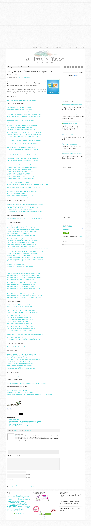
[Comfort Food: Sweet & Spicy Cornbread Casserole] (73, 144)
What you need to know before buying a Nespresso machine (69, 503)
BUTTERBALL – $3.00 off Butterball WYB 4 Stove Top (20, 127)
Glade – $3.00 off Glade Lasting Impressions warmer (20, 319)
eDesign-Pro (80, 236)
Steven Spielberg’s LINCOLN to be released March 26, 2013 (25, 421)
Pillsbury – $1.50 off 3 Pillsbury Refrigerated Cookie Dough (22, 167)
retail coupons (31, 430)
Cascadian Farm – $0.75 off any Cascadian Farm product (21, 129)
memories (23, 506)
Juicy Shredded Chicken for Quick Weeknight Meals (73, 117)
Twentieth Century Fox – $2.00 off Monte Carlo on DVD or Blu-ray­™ (24, 297)
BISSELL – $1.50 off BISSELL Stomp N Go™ (18, 304)
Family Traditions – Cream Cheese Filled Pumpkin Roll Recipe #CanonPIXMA (71, 128)
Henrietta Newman (18, 435)
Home (82, 47)
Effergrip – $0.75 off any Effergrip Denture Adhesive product (22, 363)
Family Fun (21, 498)
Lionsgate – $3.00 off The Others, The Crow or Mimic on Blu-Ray (23, 273)
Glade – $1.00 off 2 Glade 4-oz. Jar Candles (18, 321)
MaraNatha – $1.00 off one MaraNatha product (18, 153)
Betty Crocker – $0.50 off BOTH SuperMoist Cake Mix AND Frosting (24, 116)
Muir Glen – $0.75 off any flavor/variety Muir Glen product (21, 154)
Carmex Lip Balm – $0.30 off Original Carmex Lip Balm (21, 356)
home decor (18, 504)
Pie (28, 508)
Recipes (41, 47)
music (11, 507)
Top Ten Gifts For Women (16, 424)
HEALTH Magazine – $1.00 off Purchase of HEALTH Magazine (23, 208)
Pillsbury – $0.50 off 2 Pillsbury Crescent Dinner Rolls (20, 178)
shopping (9, 510)
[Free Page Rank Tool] (19, 513)
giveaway (22, 501)
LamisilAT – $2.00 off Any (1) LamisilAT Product (19, 367)
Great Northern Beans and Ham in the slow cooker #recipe (73, 108)
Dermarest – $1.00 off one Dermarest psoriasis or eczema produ (23, 229)
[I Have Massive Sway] (39, 515)
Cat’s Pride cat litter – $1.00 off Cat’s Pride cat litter (20, 376)
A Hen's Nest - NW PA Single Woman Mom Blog (45, 56)
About (77, 47)
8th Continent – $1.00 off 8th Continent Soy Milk (19, 111)
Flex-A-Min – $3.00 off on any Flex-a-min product (19, 238)
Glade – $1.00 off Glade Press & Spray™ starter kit (20, 326)
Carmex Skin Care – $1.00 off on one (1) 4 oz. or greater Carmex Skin (24, 357)
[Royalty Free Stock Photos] (66, 233)
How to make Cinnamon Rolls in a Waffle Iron (73, 138)
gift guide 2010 (25, 499)
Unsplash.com (66, 229)
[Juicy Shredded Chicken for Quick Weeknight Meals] (73, 114)
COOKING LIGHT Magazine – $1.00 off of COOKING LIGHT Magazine (25, 204)
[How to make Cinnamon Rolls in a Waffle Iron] (73, 135)
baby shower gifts (18, 495)
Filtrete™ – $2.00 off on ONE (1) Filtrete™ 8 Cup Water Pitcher (23, 312)
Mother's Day (27, 506)
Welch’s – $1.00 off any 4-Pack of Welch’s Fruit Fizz (20, 193)
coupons (26, 430)
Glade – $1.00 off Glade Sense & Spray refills (18, 325)
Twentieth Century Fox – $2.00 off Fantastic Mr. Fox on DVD (22, 292)
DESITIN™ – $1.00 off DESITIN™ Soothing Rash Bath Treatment (23, 359)
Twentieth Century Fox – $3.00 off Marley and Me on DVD (21, 282)
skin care (12, 510)
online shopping (18, 508)
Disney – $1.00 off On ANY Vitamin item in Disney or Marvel (22, 231)
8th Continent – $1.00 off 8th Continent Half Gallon (19, 109)
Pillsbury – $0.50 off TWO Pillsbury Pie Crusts (18, 173)
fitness (14, 499)
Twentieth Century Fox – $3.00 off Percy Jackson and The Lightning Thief (25, 277)
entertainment (13, 498)
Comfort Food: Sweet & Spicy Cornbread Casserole (71, 148)
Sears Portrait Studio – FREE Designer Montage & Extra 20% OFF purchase (26, 383)
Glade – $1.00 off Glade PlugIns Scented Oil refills (19, 317)
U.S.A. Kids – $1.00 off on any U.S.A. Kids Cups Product (21, 100)
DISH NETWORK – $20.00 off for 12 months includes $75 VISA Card (24, 218)
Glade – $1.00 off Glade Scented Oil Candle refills (19, 323)
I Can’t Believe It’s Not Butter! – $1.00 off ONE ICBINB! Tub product (24, 140)
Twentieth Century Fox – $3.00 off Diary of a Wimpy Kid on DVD (23, 275)
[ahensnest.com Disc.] (8, 409)
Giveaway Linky (57, 47)
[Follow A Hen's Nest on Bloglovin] (73, 75)
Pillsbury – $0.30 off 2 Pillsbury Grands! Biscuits (19, 169)
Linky (16, 506)
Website (28, 477)
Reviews (34, 47)
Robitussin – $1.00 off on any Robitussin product (19, 261)
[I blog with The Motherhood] (51, 500)
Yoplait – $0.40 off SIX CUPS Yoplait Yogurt (18, 197)
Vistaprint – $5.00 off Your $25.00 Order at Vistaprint (20, 392)
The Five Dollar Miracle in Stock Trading (70, 509)
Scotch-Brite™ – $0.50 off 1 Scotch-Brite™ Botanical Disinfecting (23, 339)
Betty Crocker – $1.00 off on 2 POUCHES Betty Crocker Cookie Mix (24, 114)
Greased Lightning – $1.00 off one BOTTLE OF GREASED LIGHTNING (25, 334)
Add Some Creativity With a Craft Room (70, 496)
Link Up (10, 506)
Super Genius (17, 510)
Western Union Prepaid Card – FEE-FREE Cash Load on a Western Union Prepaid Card (29, 394)
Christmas (21, 496)
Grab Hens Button (14, 419)
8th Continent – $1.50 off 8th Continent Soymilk (19, 107)
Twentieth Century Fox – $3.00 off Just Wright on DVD (20, 294)
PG (26, 508)
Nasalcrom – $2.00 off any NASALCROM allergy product (21, 244)
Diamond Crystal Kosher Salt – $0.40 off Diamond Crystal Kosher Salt (24, 132)
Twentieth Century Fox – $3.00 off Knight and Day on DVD (21, 286)
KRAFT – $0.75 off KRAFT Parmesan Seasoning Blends (21, 147)
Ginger (18, 501)
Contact (71, 47)
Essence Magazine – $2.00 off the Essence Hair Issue (20, 206)
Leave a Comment (27, 77)
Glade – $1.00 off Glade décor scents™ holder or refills (21, 328)
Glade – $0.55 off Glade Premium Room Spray (18, 315)
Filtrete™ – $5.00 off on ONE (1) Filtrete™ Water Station (21, 310)
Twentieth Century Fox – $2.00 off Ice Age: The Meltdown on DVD (23, 288)
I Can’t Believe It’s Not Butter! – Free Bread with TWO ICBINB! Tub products (26, 142)
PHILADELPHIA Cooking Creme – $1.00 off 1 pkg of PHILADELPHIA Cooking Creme (28, 164)
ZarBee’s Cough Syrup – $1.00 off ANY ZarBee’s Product (21, 266)
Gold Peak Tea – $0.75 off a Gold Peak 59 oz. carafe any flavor (23, 160)
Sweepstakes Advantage (68, 220)
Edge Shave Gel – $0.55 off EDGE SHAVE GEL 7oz (20, 361)
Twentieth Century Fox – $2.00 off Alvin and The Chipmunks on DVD (24, 295)
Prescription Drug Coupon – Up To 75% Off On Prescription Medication (25, 257)
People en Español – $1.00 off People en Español (19, 209)
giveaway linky (13, 503)
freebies (20, 499)
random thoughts (18, 509)
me (20, 506)
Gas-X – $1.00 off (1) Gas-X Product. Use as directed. (20, 242)
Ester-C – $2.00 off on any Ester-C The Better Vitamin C (21, 235)
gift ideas (14, 501)
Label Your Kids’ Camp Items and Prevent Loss (22, 426)
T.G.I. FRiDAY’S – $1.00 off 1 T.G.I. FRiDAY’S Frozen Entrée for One (24, 187)
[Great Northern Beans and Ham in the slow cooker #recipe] (73, 105)
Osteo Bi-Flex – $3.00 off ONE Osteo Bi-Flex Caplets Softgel (22, 253)
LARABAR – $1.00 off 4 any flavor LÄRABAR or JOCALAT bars (23, 149)
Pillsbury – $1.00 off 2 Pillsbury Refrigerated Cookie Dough (22, 176)
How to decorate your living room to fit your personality (24, 422)
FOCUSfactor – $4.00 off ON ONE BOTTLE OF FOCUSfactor (22, 240)
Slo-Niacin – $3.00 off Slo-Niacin (15, 264)
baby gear (12, 495)
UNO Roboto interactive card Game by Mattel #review (24, 487)
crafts (28, 496)
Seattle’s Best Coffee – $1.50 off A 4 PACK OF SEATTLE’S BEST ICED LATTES (27, 184)
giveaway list (23, 503)
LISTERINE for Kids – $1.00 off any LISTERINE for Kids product (23, 368)
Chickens (17, 496)
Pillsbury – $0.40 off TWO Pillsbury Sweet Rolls (19, 175)
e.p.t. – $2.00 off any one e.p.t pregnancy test (18, 233)
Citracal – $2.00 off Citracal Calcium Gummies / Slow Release (22, 227)
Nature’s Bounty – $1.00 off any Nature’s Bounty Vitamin (21, 246)
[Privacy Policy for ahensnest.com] (11, 409)
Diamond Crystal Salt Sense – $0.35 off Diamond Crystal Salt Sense (24, 134)
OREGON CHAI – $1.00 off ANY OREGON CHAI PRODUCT (22, 158)
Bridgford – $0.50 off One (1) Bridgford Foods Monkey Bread (22, 125)
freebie (16, 499)
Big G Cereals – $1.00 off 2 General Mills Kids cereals (20, 122)
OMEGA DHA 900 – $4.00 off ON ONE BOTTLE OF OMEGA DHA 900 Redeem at (27, 248)
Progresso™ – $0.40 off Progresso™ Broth (18, 182)
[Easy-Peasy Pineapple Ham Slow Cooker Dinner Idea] (73, 154)
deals (8, 498)
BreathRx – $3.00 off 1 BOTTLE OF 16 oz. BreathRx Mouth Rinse (23, 354)
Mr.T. (8, 508)
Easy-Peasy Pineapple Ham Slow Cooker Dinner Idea (72, 157)
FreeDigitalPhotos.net (67, 226)
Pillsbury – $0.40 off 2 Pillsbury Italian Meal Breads (20, 171)
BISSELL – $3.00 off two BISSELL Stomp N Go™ (19, 306)
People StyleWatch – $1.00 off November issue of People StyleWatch (24, 211)
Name (27, 472)
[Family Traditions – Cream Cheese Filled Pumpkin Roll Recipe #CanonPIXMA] (73, 124)
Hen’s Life (48, 47)
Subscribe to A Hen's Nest (34, 440)
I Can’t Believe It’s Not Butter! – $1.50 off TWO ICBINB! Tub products (24, 143)
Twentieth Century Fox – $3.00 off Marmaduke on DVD (21, 284)
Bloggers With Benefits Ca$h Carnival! (22, 485)
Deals (15, 430)
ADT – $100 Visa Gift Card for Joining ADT (18, 390)
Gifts (65, 47)
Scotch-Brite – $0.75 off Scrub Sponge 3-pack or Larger (21, 337)
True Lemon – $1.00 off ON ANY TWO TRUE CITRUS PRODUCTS (24, 191)
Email (27, 474)
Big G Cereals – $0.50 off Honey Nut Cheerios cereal (20, 120)
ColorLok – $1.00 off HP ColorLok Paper (17, 347)
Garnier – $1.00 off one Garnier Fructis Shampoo (19, 365)
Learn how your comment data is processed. (38, 483)
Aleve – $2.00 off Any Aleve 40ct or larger (17, 226)
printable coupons (10, 509)
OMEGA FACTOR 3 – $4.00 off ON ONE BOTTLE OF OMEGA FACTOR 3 (25, 251)
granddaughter (10, 504)
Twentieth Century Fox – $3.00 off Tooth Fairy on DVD (20, 279)
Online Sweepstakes (67, 223)
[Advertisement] (45, 21)
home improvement (24, 504)
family (17, 498)
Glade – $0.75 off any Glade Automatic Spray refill (19, 330)
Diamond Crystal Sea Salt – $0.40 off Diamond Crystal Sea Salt (23, 136)
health (14, 504)
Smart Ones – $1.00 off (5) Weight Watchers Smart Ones (21, 186)
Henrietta (19, 77)
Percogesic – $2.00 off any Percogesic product (18, 255)
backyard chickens (11, 496)
